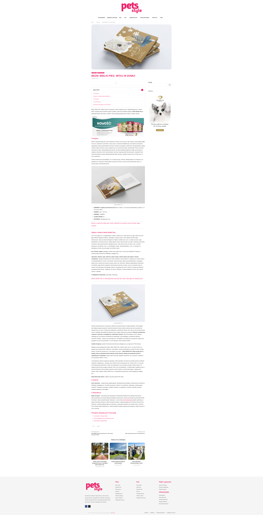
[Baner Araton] (118, 119)
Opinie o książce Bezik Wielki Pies (102, 96)
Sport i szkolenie (119, 497)
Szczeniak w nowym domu (101, 416)
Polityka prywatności (161, 512)
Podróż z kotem (139, 495)
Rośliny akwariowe (163, 501)
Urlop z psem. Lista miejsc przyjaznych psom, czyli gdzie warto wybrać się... (100, 463)
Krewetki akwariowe (163, 499)
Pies (120, 17)
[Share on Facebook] (117, 83)
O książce (96, 93)
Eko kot (138, 491)
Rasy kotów (138, 485)
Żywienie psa (118, 487)
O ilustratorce (97, 101)
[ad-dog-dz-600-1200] (160, 93)
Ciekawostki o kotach (141, 497)
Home (92, 22)
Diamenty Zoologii (112, 17)
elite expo (113, 512)
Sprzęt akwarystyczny (163, 503)
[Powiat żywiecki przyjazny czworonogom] (118, 451)
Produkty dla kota (140, 493)
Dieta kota (138, 487)
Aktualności (101, 17)
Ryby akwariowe (162, 497)
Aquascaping (162, 495)
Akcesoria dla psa (119, 495)
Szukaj (150, 82)
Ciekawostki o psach (119, 499)
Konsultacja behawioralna (100, 420)
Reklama (146, 512)
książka (98, 426)
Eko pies (117, 491)
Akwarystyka (133, 17)
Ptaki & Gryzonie (144, 17)
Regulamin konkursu (171, 512)
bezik (93, 426)
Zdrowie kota (139, 489)
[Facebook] (86, 506)
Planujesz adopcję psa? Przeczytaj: (102, 104)
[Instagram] (89, 506)
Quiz (161, 17)
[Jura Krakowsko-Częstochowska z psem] (136, 451)
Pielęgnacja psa (118, 493)
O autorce (96, 99)
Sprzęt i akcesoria (163, 485)
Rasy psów (117, 485)
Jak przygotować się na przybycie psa (104, 418)
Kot (125, 17)
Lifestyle (154, 17)
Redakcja (152, 512)
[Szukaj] (169, 84)
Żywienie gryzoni (162, 489)
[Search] (164, 18)
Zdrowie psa (118, 489)
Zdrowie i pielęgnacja (163, 487)
